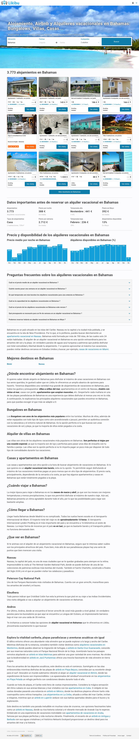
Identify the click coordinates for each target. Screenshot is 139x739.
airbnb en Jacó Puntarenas (43, 657)
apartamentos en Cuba (80, 688)
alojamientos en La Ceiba (59, 694)
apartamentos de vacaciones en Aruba (84, 713)
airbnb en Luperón (43, 697)
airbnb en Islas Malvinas (40, 654)
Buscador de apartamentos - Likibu (10, 2)
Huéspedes (85, 39)
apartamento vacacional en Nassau (24, 336)
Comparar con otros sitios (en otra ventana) (118, 48)
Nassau (42, 364)
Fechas (42, 39)
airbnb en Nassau (24, 709)
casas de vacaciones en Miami (93, 349)
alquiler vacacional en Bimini (83, 673)
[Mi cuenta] (135, 3)
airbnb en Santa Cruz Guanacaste (84, 648)
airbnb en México (55, 691)
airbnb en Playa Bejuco (66, 669)
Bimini (9, 364)
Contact (129, 735)
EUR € (38, 735)
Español (26, 735)
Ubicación (11, 39)
